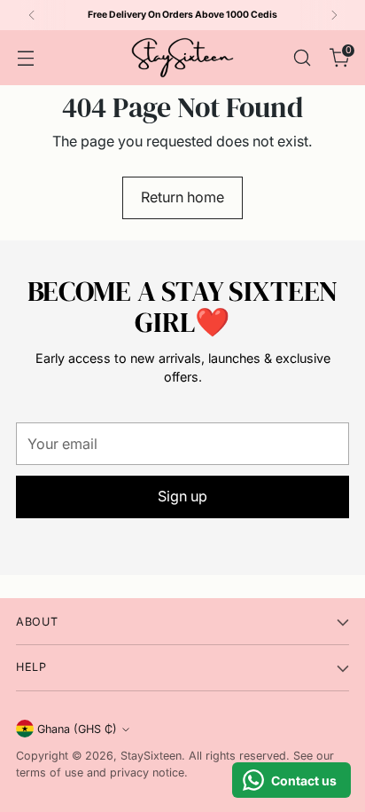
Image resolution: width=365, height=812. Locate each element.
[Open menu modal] (25, 57)
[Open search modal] (301, 57)
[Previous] (31, 15)
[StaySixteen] (182, 57)
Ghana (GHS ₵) (77, 729)
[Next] (334, 15)
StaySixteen (151, 755)
